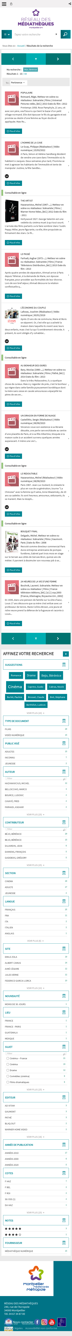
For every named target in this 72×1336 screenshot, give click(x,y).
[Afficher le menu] (4, 4)
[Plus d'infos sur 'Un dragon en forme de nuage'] (12, 421)
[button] (70, 4)
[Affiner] (36, 59)
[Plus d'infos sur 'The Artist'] (12, 211)
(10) (34, 988)
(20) (34, 713)
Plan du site (11, 1323)
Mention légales (13, 1328)
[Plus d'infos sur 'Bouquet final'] (12, 541)
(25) (34, 814)
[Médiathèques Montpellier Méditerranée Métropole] (36, 19)
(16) (34, 1136)
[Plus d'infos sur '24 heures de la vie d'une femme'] (12, 587)
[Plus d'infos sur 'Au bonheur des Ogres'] (12, 371)
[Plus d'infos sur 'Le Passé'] (12, 260)
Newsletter (28, 1323)
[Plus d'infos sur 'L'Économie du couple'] (12, 315)
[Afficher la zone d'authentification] (12, 4)
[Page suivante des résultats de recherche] (58, 59)
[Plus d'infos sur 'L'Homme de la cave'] (12, 148)
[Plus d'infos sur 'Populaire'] (12, 98)
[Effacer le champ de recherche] (57, 34)
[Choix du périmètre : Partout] (7, 34)
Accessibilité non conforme (41, 1328)
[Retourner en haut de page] (66, 654)
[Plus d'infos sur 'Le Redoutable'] (12, 479)
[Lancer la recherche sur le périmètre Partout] (66, 34)
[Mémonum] (8, 1331)
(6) (34, 940)
